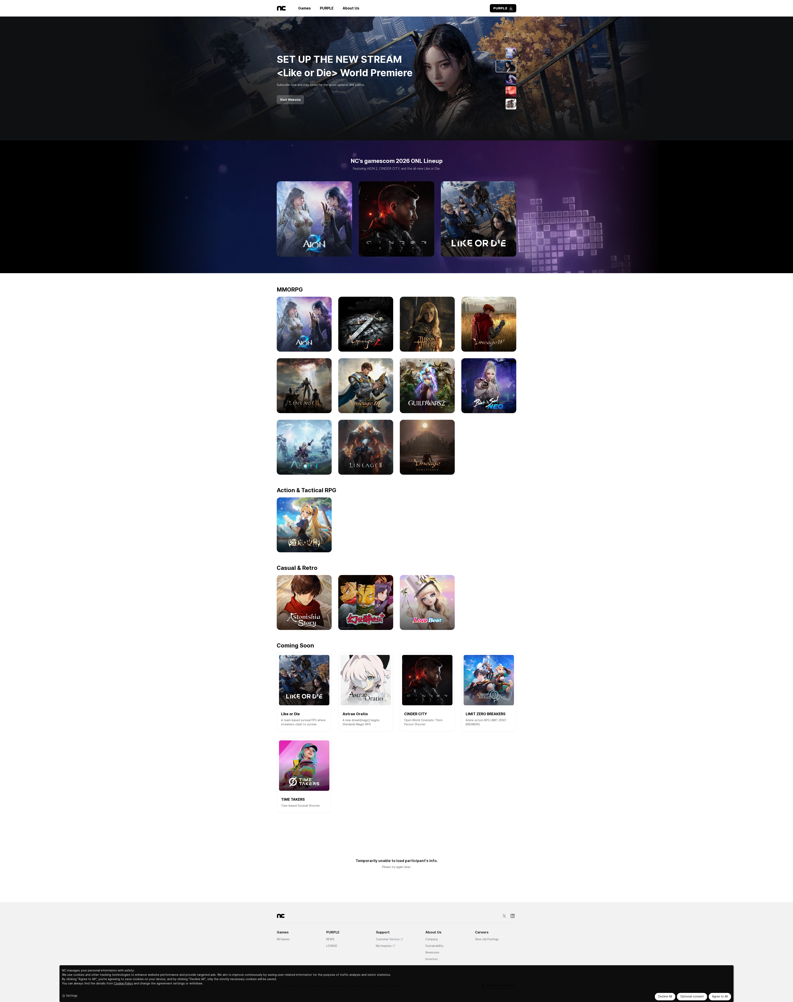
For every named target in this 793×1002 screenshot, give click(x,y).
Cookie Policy (123, 983)
